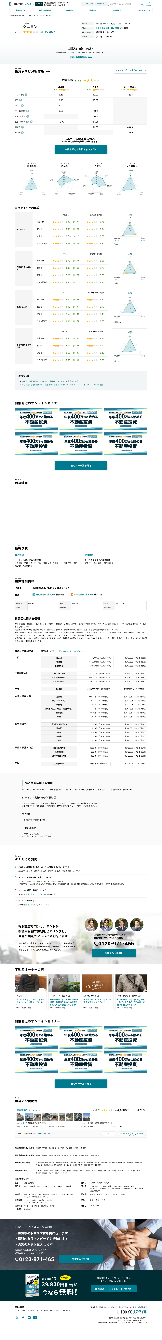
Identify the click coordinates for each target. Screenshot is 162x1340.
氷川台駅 (87, 1165)
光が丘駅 (130, 1163)
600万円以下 (94, 1189)
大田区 (100, 1171)
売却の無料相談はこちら (81, 57)
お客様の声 (116, 10)
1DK (97, 1206)
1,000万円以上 (95, 1186)
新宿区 (57, 1171)
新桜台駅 (104, 1163)
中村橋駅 (89, 594)
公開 (25, 1183)
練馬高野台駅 (83, 1155)
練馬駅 (44, 1155)
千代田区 (39, 1171)
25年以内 (62, 1194)
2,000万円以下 (95, 1191)
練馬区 (42, 16)
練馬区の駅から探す (23, 1162)
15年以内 (46, 1194)
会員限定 (31, 1183)
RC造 (31, 1206)
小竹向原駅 (138, 1163)
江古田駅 (111, 1163)
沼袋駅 (38, 1148)
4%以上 (26, 1186)
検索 (141, 4)
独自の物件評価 (45, 10)
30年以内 (69, 1194)
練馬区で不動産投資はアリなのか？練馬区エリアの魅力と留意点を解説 (50, 381)
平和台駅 (39, 1165)
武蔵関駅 (73, 1163)
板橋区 (44, 1173)
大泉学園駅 (40, 1163)
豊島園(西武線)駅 (54, 1155)
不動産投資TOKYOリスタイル (18, 16)
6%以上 (32, 1186)
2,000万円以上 (129, 1186)
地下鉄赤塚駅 (121, 1163)
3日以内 (99, 1183)
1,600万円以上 (118, 1186)
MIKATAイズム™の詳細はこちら (129, 70)
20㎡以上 (35, 1200)
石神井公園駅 (94, 1155)
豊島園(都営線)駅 (50, 1165)
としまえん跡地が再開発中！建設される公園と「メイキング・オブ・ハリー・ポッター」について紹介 (62, 385)
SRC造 (26, 1206)
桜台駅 (38, 1155)
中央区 (46, 1171)
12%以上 (54, 1186)
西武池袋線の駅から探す (24, 1155)
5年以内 (31, 1194)
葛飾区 (57, 1173)
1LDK (102, 1206)
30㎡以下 (42, 1203)
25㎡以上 (42, 1200)
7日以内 (106, 1183)
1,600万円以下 (138, 1189)
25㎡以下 (35, 1203)
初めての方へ (21, 10)
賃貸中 (92, 1200)
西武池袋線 (79, 594)
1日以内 (92, 1183)
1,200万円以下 (127, 1189)
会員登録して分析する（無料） (81, 149)
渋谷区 (114, 1171)
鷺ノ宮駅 (115, 28)
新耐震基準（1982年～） (40, 1197)
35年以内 (27, 1197)
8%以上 (39, 1186)
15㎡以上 (27, 1200)
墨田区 (75, 1171)
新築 (25, 1194)
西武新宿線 (104, 28)
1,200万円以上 (106, 1186)
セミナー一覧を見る (81, 465)
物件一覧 (93, 10)
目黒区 (94, 1171)
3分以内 (92, 1194)
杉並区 (54, 1134)
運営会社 (57, 1310)
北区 (138, 1171)
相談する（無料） (114, 953)
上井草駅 (82, 1148)
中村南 (32, 905)
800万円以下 (104, 1189)
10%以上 (46, 1186)
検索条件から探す (22, 1179)
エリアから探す (87, 4)
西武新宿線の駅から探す (24, 1148)
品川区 (88, 1171)
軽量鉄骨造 (44, 1206)
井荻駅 (75, 1148)
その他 (52, 1206)
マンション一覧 (33, 16)
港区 (51, 1171)
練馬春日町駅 (77, 1165)
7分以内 (106, 1194)
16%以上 (68, 1186)
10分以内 (114, 1194)
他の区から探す (21, 1171)
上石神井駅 (81, 1163)
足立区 (50, 1173)
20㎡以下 (27, 1203)
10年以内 (38, 1194)
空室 (103, 1200)
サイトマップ (67, 1310)
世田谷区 (107, 1171)
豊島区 (133, 1171)
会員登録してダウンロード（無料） (113, 1288)
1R (91, 1206)
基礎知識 (69, 10)
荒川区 (38, 1173)
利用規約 (31, 1310)
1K (94, 1206)
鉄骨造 (36, 1206)
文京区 (63, 1171)
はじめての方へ (20, 1310)
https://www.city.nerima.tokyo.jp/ (72, 651)
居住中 (98, 1200)
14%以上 (61, 1186)
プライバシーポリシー (44, 1310)
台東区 (69, 1171)
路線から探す (101, 4)
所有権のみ (27, 1209)
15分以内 (121, 1194)
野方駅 (44, 1148)
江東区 (82, 1171)
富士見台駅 (73, 1155)
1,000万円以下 (115, 1189)
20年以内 (54, 1194)
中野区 (120, 1171)
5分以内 (99, 1194)
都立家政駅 (52, 1148)
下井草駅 (46, 1134)
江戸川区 (64, 1173)
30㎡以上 (50, 1200)
